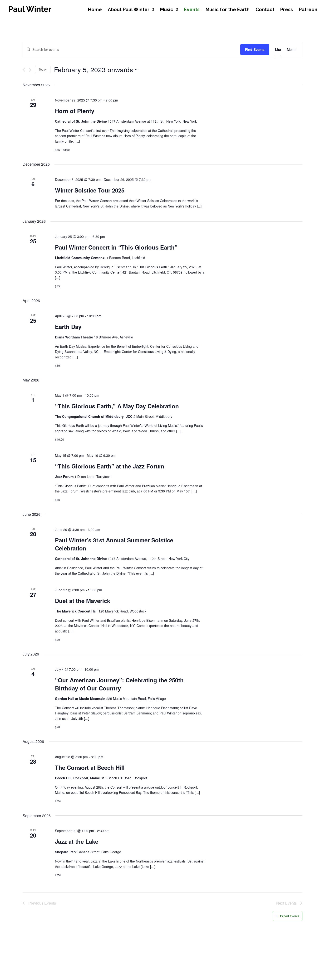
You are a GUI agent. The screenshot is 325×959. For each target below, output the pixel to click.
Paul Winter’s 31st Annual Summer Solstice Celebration (114, 544)
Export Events (289, 916)
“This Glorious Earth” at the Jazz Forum (109, 466)
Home (95, 10)
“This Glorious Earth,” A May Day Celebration (117, 406)
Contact (265, 10)
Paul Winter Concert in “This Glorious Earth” (116, 247)
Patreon (308, 10)
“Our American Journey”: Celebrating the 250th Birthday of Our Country (119, 684)
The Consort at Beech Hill (90, 767)
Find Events (255, 49)
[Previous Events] (24, 69)
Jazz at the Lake (76, 841)
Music (166, 10)
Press (286, 10)
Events (192, 10)
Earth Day (68, 327)
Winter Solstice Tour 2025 (89, 190)
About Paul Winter (128, 10)
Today (43, 69)
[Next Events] (30, 69)
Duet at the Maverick (82, 601)
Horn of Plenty (74, 111)
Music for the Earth (228, 10)
